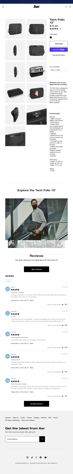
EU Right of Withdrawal (12, 420)
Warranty (44, 417)
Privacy (55, 417)
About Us (16, 417)
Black (51, 37)
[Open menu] (3, 6)
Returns (29, 417)
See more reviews (36, 404)
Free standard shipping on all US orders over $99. (36, 2)
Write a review (37, 269)
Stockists (8, 417)
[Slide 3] (31, 244)
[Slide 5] (51, 244)
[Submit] (42, 439)
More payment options (59, 55)
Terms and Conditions (28, 420)
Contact (22, 417)
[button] (55, 29)
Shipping (36, 417)
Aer (20, 463)
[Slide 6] (60, 244)
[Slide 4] (41, 244)
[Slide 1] (12, 244)
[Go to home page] (37, 6)
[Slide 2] (22, 244)
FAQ (49, 417)
